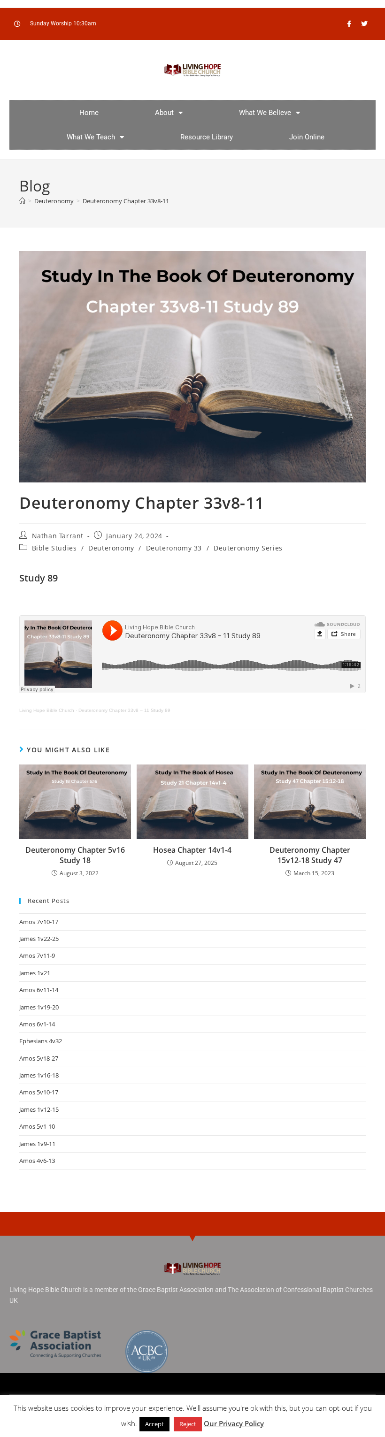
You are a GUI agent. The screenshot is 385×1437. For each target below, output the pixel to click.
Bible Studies (54, 547)
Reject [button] (187, 1424)
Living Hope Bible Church (46, 710)
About (164, 112)
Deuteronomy (111, 547)
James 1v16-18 (39, 1075)
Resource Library (206, 137)
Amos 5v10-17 (38, 1092)
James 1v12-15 (39, 1109)
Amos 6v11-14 (38, 990)
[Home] (22, 201)
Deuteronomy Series (248, 547)
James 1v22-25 (39, 938)
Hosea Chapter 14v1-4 (192, 850)
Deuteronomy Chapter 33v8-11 (126, 201)
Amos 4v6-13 (37, 1160)
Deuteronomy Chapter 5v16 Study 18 (75, 855)
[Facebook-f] (348, 24)
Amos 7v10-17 (38, 921)
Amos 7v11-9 (37, 955)
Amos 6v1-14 (37, 1024)
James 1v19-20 (39, 1007)
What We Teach (91, 137)
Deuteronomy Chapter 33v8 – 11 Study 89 (124, 710)
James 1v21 (34, 973)
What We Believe (265, 112)
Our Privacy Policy (234, 1423)
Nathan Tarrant (58, 535)
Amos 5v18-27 (38, 1058)
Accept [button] (154, 1424)
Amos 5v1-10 (37, 1126)
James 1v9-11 (37, 1143)
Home (89, 112)
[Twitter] (364, 24)
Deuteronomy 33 (174, 547)
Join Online (306, 137)
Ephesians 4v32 (40, 1041)
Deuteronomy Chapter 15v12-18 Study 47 (310, 855)
